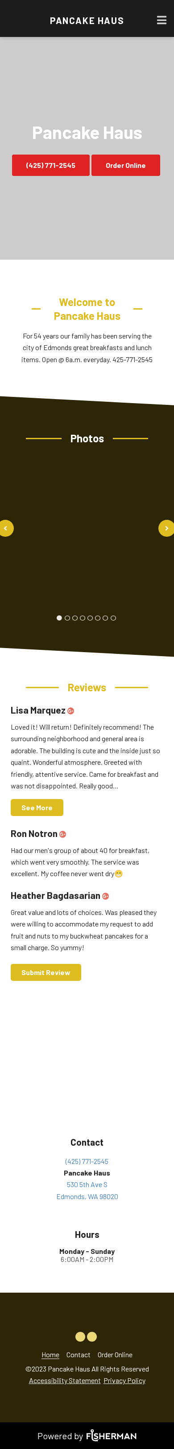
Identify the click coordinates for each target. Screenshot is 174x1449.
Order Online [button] (126, 165)
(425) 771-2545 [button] (50, 165)
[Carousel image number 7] (113, 618)
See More (37, 807)
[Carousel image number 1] (67, 618)
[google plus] (73, 709)
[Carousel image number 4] (90, 618)
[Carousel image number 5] (98, 618)
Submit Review (45, 972)
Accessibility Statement (65, 1380)
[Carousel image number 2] (75, 618)
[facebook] (81, 1334)
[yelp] (93, 1334)
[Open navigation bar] (162, 20)
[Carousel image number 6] (105, 618)
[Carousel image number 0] (59, 618)
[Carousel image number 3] (82, 618)
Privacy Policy (124, 1380)
